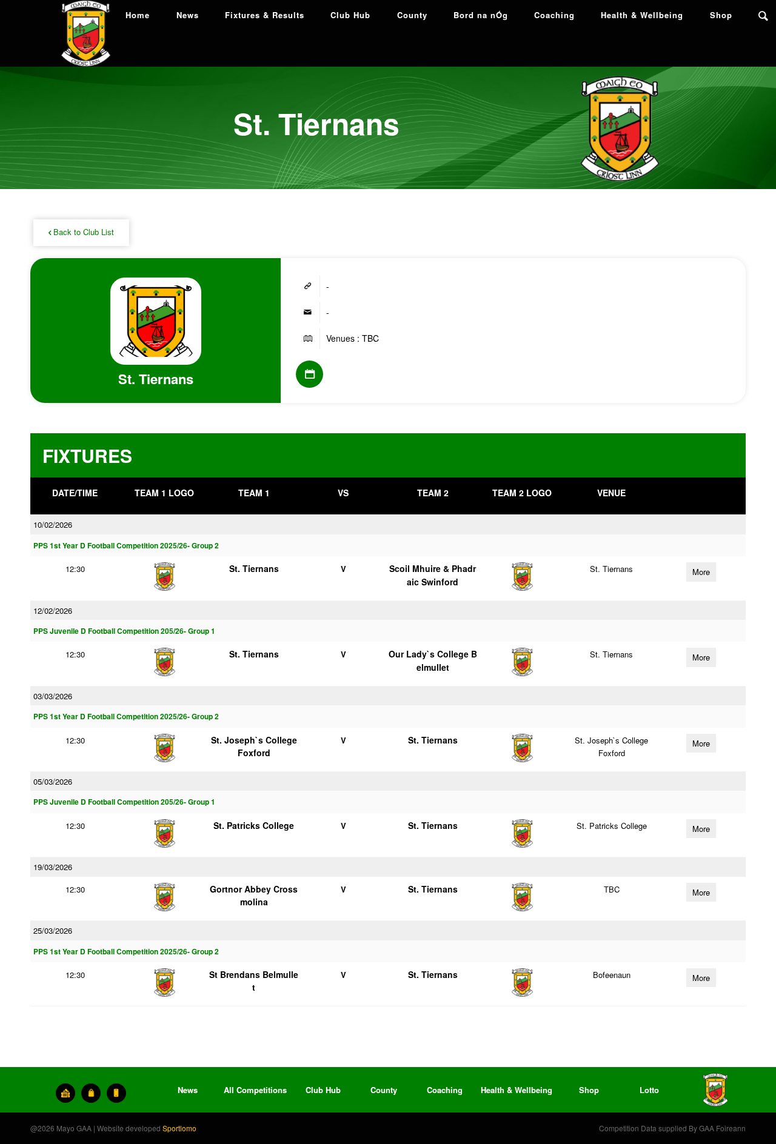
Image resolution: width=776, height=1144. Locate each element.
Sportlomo (179, 1128)
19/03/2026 (52, 867)
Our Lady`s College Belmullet (433, 660)
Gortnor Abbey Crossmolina (254, 895)
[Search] (763, 15)
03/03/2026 (52, 696)
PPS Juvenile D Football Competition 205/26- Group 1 (124, 631)
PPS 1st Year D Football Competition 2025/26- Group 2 (126, 545)
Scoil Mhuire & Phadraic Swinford (432, 574)
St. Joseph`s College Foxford (254, 746)
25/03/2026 (52, 930)
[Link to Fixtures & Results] (309, 374)
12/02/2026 (52, 610)
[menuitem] (138, 15)
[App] (116, 1093)
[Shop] (91, 1093)
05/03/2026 (52, 781)
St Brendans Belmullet (253, 980)
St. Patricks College (253, 825)
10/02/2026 (52, 524)
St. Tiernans (254, 568)
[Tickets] (65, 1093)
